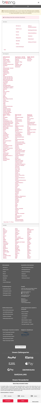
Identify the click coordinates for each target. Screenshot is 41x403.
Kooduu (16, 186)
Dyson (28, 121)
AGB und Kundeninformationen (27, 267)
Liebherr (28, 244)
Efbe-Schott (17, 167)
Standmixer (17, 148)
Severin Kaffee (5, 101)
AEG (4, 90)
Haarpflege (5, 133)
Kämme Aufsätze (6, 159)
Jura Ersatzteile (24, 315)
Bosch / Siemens (6, 91)
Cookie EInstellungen (7, 282)
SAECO (16, 251)
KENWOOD (5, 242)
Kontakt (4, 271)
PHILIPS (28, 249)
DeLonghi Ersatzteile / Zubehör (27, 324)
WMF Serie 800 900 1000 (7, 79)
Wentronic (29, 256)
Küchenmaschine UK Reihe (20, 143)
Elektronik (17, 59)
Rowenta (16, 202)
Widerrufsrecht (24, 275)
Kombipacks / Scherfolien (8, 148)
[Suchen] (28, 6)
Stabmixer (17, 146)
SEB (4, 253)
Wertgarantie (5, 275)
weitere (4, 105)
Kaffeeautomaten (18, 215)
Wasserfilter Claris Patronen (8, 86)
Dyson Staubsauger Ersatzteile (8, 332)
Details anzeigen (35, 401)
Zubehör (16, 198)
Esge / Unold (17, 169)
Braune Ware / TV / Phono (8, 222)
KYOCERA (29, 243)
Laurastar (17, 192)
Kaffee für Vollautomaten (8, 106)
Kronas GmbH (5, 243)
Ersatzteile (5, 63)
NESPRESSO (5, 248)
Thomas (28, 134)
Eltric (28, 235)
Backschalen (29, 59)
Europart (28, 237)
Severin (16, 204)
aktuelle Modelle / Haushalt (8, 68)
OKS (28, 248)
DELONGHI (29, 232)
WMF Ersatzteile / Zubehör (27, 322)
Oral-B (4, 249)
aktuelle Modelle (6, 59)
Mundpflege (5, 117)
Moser (4, 139)
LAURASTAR (5, 244)
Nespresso (5, 97)
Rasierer (4, 129)
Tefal (16, 207)
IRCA (16, 240)
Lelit (16, 244)
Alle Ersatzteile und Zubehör (20, 58)
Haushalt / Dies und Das (19, 175)
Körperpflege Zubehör (7, 295)
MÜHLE (28, 247)
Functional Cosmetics (19, 238)
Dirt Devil (29, 119)
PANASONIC (17, 249)
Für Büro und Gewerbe (7, 316)
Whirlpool (5, 258)
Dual (4, 234)
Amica (16, 228)
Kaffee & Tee (17, 174)
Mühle (4, 143)
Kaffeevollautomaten (7, 288)
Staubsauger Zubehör (31, 132)
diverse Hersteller (6, 113)
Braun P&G (5, 231)
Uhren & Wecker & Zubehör (20, 150)
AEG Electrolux (30, 116)
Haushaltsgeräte (18, 134)
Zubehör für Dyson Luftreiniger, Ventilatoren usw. (31, 125)
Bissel (28, 117)
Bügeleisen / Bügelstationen (20, 196)
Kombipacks (5, 119)
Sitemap (4, 280)
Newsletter (5, 278)
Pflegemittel (5, 82)
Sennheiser (17, 253)
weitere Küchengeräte (19, 219)
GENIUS (4, 239)
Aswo (28, 228)
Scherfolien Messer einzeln (8, 122)
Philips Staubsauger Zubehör (8, 340)
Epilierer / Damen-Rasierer (8, 126)
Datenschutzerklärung (26, 271)
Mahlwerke (17, 60)
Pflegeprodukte (6, 71)
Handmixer (17, 123)
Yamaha (28, 258)
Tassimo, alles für (18, 149)
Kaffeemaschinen (18, 119)
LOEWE (4, 245)
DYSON (28, 234)
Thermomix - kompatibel (19, 213)
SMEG (4, 103)
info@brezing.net (25, 296)
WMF (4, 75)
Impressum (24, 273)
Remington (5, 158)
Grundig (4, 94)
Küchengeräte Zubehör (7, 291)
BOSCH (16, 229)
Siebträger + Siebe (18, 64)
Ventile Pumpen (18, 65)
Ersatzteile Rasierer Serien (8, 123)
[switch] (5, 396)
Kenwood (17, 176)
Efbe (16, 235)
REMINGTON (5, 250)
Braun (4, 118)
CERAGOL (5, 232)
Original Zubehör (6, 73)
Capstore (16, 156)
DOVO (28, 233)
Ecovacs (28, 127)
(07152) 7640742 (25, 293)
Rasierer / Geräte (6, 149)
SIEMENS (5, 254)
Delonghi (4, 92)
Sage (16, 203)
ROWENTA (29, 250)
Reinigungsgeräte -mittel (7, 121)
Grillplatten (29, 58)
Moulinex (17, 193)
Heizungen (29, 60)
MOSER (4, 247)
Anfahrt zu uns (5, 269)
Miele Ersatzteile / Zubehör (27, 320)
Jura (4, 66)
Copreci (16, 232)
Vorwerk (16, 212)
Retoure (4, 273)
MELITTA (17, 245)
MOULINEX (17, 247)
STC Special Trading (7, 255)
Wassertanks (17, 66)
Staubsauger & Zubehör (31, 129)
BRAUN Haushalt (30, 229)
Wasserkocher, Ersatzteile (20, 151)
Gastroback (17, 170)
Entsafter (17, 128)
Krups (4, 95)
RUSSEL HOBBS (6, 251)
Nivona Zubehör (25, 313)
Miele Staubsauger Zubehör (8, 338)
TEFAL (28, 255)
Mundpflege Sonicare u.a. (8, 155)
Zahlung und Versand (26, 278)
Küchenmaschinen (18, 121)
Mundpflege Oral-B (6, 124)
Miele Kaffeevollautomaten (8, 314)
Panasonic (5, 144)
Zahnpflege (5, 138)
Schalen (16, 63)
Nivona (4, 58)
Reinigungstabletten (7, 85)
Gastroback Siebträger (7, 112)
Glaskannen (17, 171)
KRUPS (16, 243)
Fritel (4, 238)
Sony (28, 254)
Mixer (16, 218)
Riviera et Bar (17, 250)
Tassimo (16, 122)
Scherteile (5, 160)
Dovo (4, 130)
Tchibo (4, 102)
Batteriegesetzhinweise (26, 269)
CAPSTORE (17, 231)
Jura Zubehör (24, 317)
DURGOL (16, 234)
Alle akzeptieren (7, 400)
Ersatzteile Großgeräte (19, 220)
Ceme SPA (29, 231)
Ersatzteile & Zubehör (19, 117)
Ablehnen (22, 400)
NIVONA (16, 248)
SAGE (28, 251)
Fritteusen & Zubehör (19, 161)
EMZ (4, 237)
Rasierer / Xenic (6, 137)
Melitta (4, 96)
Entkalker (4, 84)
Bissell (4, 229)
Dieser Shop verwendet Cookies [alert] (20, 383)
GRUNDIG (17, 239)
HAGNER (29, 239)
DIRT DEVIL (17, 233)
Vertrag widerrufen (20, 346)
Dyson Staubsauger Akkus (8, 334)
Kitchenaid (17, 185)
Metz (28, 245)
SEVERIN (29, 253)
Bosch (16, 118)
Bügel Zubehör (18, 159)
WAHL (16, 256)
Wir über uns (5, 267)
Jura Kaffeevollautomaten (8, 312)
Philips (4, 151)
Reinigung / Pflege (18, 61)
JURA (28, 240)
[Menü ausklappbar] (38, 2)
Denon (4, 233)
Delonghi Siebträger (6, 111)
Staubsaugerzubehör (31, 122)
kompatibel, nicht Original (20, 242)
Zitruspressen (17, 153)
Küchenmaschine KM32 (19, 142)
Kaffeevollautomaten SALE (8, 318)
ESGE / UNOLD (18, 237)
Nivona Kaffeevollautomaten (8, 310)
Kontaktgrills (17, 217)
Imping (4, 240)
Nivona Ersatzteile (25, 311)
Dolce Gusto (17, 188)
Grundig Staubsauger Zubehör (8, 336)
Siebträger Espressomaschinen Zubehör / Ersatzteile (7, 109)
